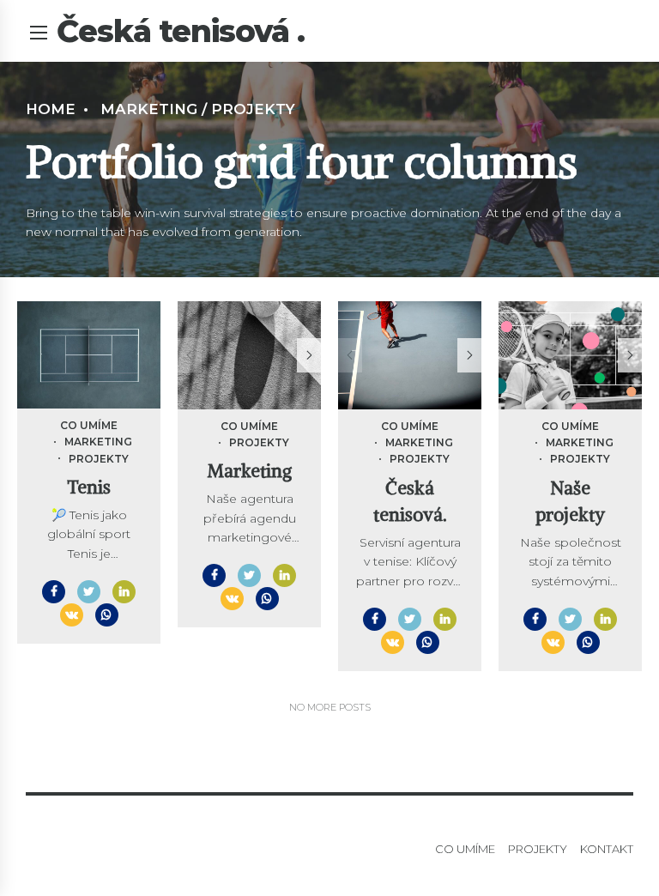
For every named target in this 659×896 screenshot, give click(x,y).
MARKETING (98, 441)
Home (51, 109)
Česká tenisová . (181, 31)
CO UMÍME (89, 425)
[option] (249, 355)
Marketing (250, 470)
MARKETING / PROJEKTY (197, 109)
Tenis (89, 487)
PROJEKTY (99, 458)
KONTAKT (606, 849)
